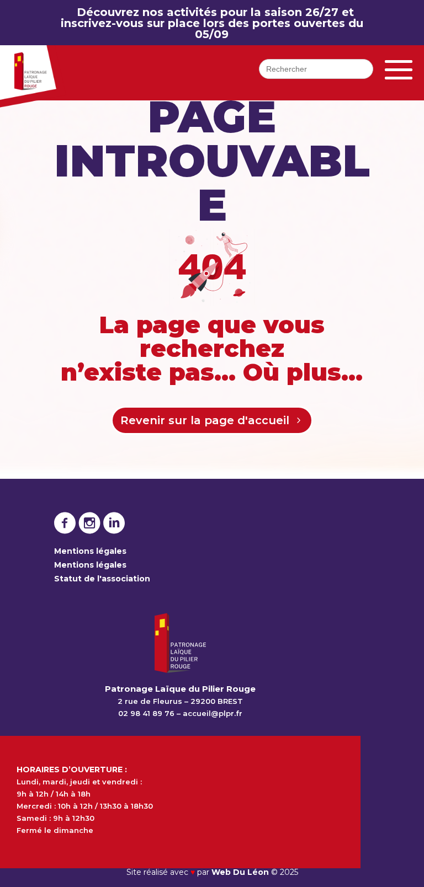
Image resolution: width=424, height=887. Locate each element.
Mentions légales (90, 551)
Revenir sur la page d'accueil (204, 420)
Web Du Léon (241, 872)
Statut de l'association (102, 579)
